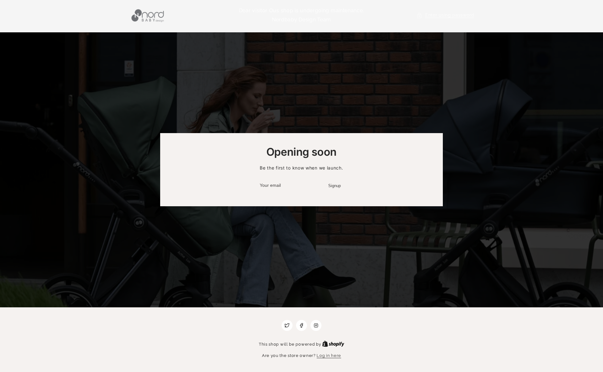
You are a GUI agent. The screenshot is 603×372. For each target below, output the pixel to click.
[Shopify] (333, 344)
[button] (445, 15)
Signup (334, 185)
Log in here (329, 355)
